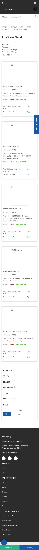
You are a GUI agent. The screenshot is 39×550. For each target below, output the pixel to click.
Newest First (7, 55)
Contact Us (6, 535)
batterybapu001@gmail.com (12, 441)
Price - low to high (9, 49)
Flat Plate (7, 398)
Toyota (4, 497)
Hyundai (4, 492)
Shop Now (9, 548)
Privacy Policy (6, 521)
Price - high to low (9, 52)
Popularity (6, 47)
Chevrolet (5, 506)
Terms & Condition (8, 516)
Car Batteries (17, 27)
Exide (3, 473)
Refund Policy (6, 530)
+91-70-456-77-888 (12, 9)
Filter (7, 414)
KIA (3, 483)
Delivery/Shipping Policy (10, 525)
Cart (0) (30, 548)
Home (4, 27)
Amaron (4, 468)
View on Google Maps (9, 452)
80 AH (5, 376)
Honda (4, 487)
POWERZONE (8, 387)
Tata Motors (6, 501)
